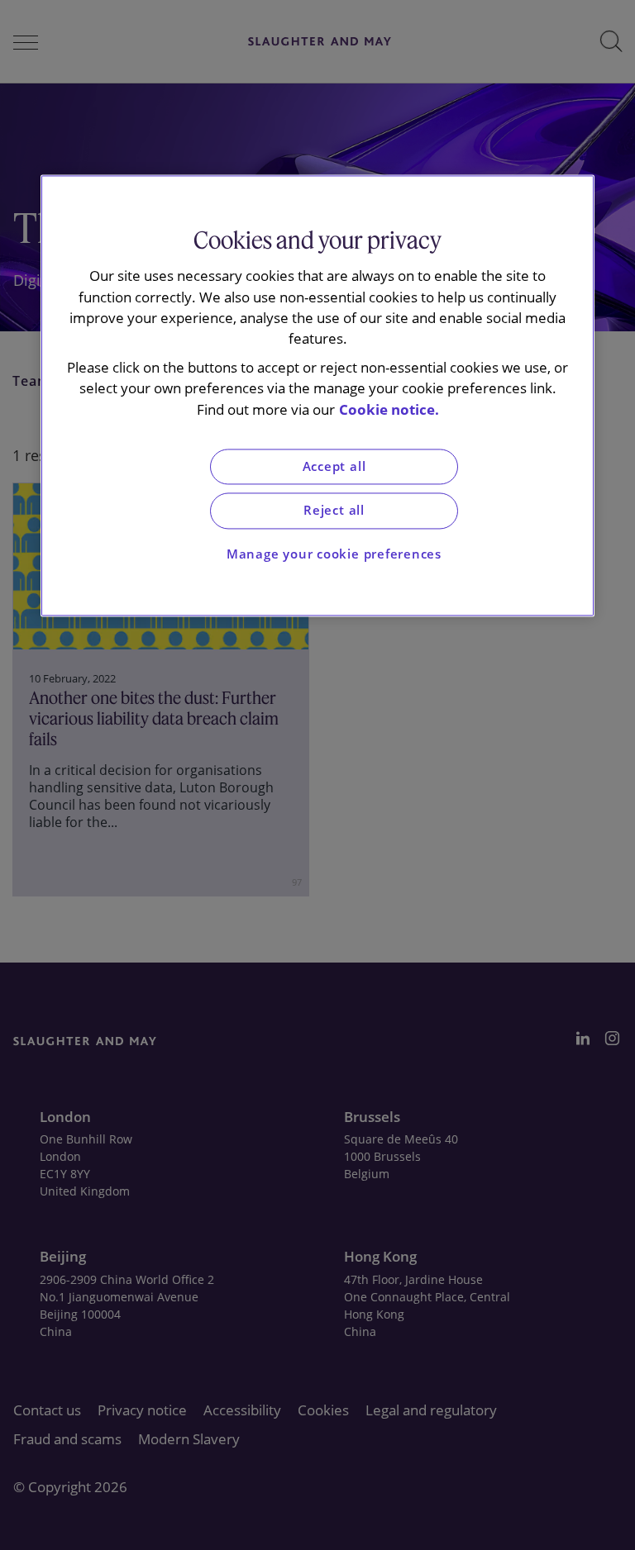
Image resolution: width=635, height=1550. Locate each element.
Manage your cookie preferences (334, 554)
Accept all (334, 466)
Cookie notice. (389, 409)
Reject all (334, 511)
